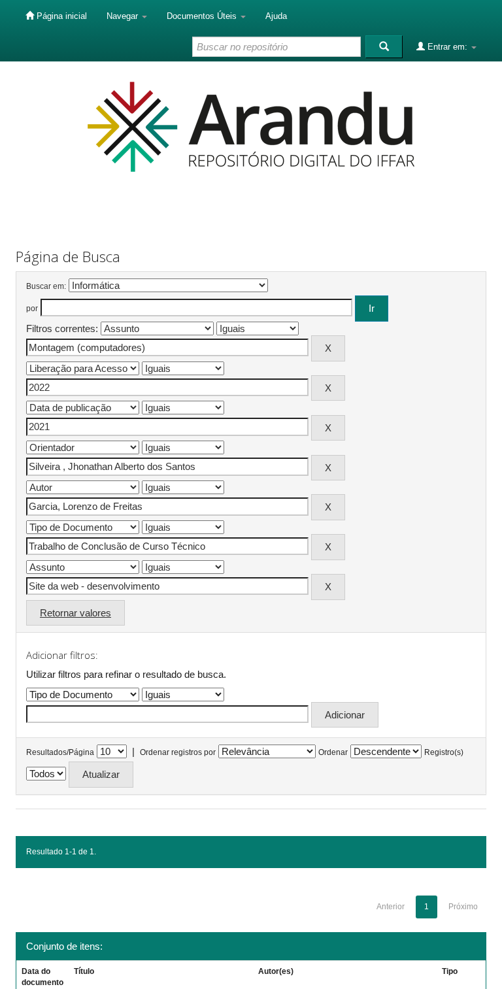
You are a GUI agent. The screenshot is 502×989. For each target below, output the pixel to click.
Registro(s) (443, 752)
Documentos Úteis (203, 16)
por (32, 308)
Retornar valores (75, 612)
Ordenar (333, 752)
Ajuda (276, 16)
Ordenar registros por (178, 752)
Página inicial (60, 16)
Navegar (124, 16)
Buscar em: (46, 286)
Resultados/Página (60, 752)
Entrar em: (447, 47)
